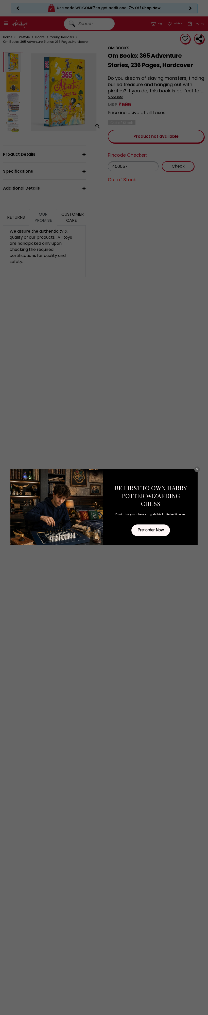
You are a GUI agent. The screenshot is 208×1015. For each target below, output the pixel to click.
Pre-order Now (150, 529)
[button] (197, 469)
